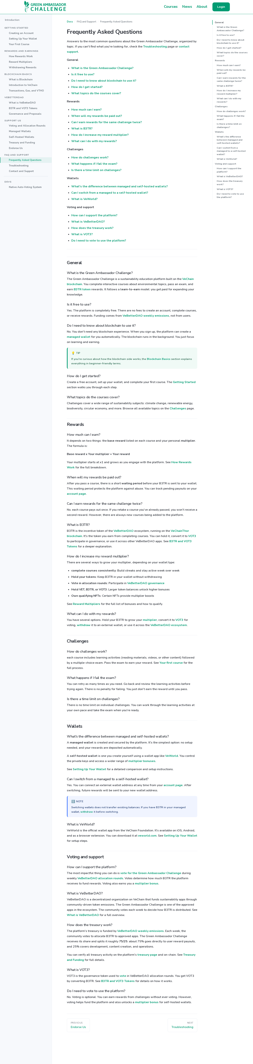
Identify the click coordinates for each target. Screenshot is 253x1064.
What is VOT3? (82, 234)
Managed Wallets (20, 131)
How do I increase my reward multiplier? (100, 135)
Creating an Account (21, 33)
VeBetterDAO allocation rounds (100, 878)
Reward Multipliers (20, 62)
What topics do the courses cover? (96, 93)
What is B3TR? (82, 129)
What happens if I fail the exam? (94, 164)
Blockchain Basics (158, 359)
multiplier (150, 620)
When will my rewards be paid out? (96, 116)
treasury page (147, 955)
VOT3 (192, 536)
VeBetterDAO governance (145, 583)
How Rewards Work (21, 56)
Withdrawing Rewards (22, 67)
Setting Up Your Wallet (23, 38)
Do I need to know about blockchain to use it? (103, 81)
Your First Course (19, 44)
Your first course (171, 663)
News (187, 6)
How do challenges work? (90, 157)
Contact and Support (21, 171)
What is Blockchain (21, 79)
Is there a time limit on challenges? (96, 170)
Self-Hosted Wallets (21, 137)
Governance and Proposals (25, 113)
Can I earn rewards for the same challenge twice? (106, 122)
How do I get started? (87, 87)
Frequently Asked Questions (25, 160)
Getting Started (184, 382)
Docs (70, 21)
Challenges (178, 408)
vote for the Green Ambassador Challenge (150, 873)
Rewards (220, 60)
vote (123, 976)
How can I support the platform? (94, 215)
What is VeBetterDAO (22, 102)
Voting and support (225, 163)
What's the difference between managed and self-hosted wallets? (119, 186)
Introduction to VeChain (23, 85)
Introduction (12, 20)
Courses (171, 6)
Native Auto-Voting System (25, 187)
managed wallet (78, 337)
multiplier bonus (146, 883)
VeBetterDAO (124, 531)
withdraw (83, 625)
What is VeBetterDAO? (88, 222)
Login (221, 7)
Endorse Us (16, 148)
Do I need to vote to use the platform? (98, 241)
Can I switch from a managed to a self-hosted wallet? (109, 193)
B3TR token (82, 289)
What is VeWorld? (84, 199)
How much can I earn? (86, 110)
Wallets (219, 131)
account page (76, 494)
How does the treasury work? (92, 228)
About (202, 6)
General (219, 22)
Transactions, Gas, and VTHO (26, 90)
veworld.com (147, 836)
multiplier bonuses (141, 761)
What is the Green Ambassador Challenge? (102, 68)
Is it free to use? (82, 74)
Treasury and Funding (22, 142)
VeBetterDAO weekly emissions (146, 316)
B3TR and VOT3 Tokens (23, 108)
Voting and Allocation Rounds (27, 125)
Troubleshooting (19, 165)
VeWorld (171, 756)
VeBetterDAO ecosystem (168, 625)
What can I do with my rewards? (94, 141)
